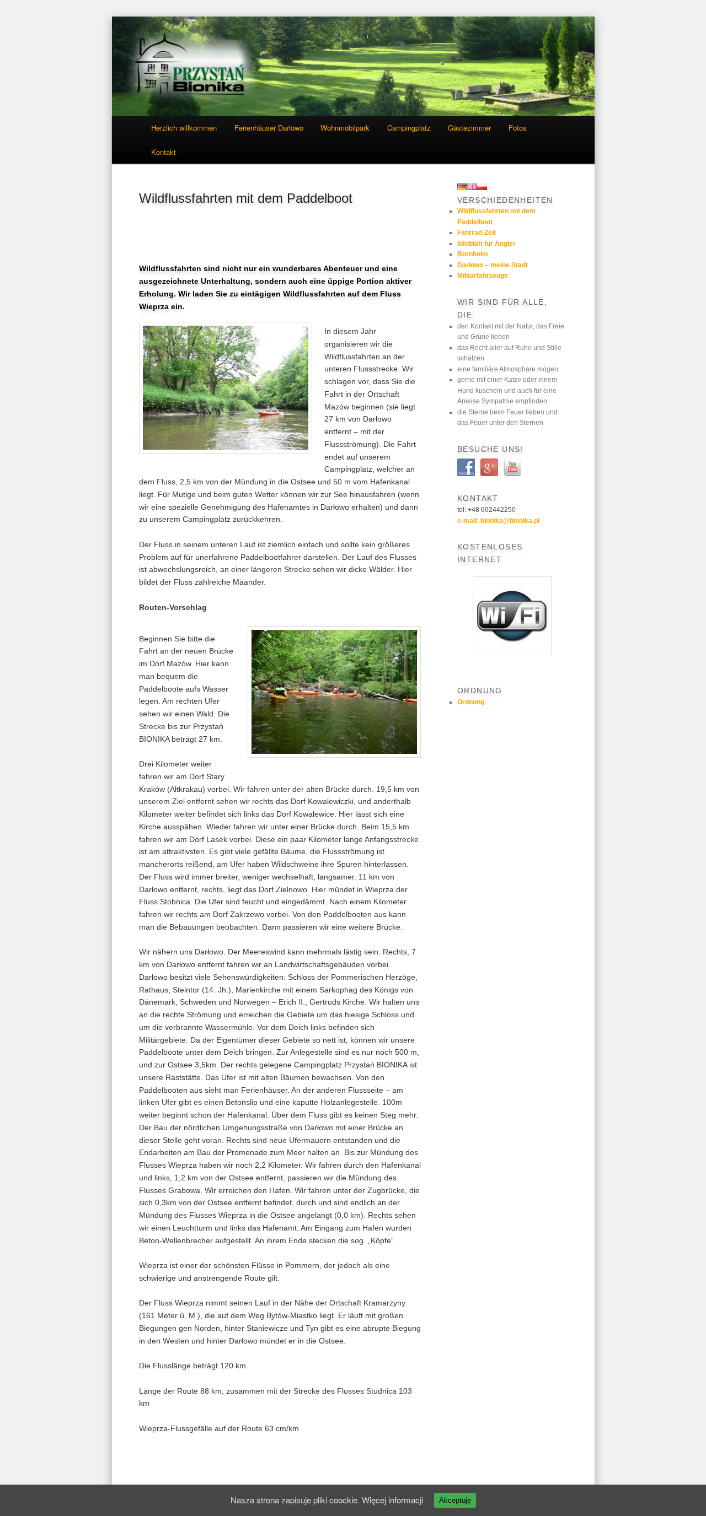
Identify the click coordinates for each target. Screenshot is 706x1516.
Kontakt (163, 152)
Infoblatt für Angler (486, 243)
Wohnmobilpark (345, 127)
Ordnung (470, 702)
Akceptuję (455, 1500)
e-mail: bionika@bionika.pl (498, 521)
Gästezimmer (469, 127)
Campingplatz (409, 127)
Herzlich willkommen (184, 127)
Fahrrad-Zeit (476, 232)
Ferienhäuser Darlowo (268, 127)
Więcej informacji (392, 1500)
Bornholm (472, 254)
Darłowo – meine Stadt (492, 265)
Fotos (518, 127)
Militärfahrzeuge (482, 275)
